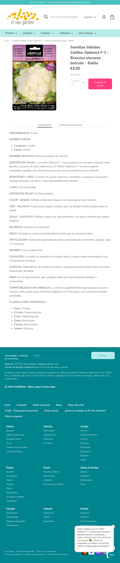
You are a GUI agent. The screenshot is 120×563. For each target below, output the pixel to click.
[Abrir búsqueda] (46, 17)
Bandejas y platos (88, 525)
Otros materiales (88, 521)
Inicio (7, 405)
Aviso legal (9, 551)
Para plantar (49, 475)
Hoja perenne (49, 434)
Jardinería (47, 508)
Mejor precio (51, 410)
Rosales (10, 484)
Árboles (28, 33)
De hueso (84, 443)
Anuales (10, 471)
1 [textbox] (73, 83)
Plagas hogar (12, 517)
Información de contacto (58, 554)
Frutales (46, 33)
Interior (9, 480)
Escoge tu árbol (13, 438)
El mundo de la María (53, 484)
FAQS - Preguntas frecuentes (21, 410)
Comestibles (86, 480)
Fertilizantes (12, 512)
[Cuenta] (104, 16)
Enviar (103, 355)
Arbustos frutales (88, 434)
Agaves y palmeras (15, 434)
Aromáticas (11, 475)
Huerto (46, 467)
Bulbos (83, 471)
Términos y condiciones (46, 551)
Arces (9, 443)
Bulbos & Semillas (89, 467)
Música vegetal (13, 416)
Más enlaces (86, 33)
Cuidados (47, 480)
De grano (84, 455)
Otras (83, 484)
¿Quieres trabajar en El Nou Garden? (85, 410)
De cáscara (85, 447)
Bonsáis (10, 430)
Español (88, 17)
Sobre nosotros (41, 405)
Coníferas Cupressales (17, 447)
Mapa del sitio (76, 405)
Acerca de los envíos (70, 125)
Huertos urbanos (51, 471)
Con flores (48, 443)
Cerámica (84, 512)
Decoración (48, 521)
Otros (83, 459)
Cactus (9, 488)
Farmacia (10, 508)
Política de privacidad (25, 551)
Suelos (46, 517)
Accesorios (48, 512)
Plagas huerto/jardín (15, 521)
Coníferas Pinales (14, 451)
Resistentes (12, 492)
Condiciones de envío (14, 554)
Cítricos (84, 430)
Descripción (44, 125)
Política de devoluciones (35, 554)
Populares (48, 438)
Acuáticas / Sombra (15, 496)
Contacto (22, 405)
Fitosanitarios (12, 525)
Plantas (10, 33)
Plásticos (84, 517)
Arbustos (65, 33)
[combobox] (78, 82)
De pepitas (85, 451)
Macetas (84, 508)
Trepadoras (11, 500)
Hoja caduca (49, 430)
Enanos (84, 438)
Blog (59, 405)
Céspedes (85, 475)
